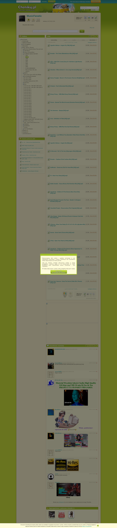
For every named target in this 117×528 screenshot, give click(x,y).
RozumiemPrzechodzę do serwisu (58, 272)
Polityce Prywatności (87, 526)
